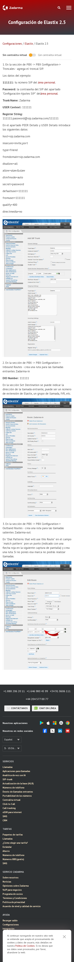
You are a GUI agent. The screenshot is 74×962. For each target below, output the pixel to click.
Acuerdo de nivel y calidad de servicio (22, 906)
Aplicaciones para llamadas (16, 771)
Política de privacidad (14, 902)
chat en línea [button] (47, 708)
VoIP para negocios (12, 889)
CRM (5, 820)
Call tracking (9, 808)
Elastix (29, 43)
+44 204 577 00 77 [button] (37, 699)
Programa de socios (13, 894)
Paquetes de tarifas (13, 834)
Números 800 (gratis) (13, 859)
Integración (8, 928)
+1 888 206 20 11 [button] (14, 691)
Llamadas (8, 767)
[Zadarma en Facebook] (45, 732)
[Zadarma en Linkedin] (60, 732)
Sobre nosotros (10, 877)
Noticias (7, 881)
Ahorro (6, 851)
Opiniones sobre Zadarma (16, 885)
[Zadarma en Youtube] (68, 732)
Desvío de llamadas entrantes (18, 791)
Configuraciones (12, 43)
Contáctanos (19, 708)
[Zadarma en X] (52, 732)
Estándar (7, 847)
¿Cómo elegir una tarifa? (15, 842)
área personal (46, 82)
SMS (5, 816)
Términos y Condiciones (15, 898)
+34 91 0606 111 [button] (60, 691)
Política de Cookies (25, 945)
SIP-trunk (7, 779)
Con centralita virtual (50, 55)
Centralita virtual (11, 800)
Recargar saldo (10, 920)
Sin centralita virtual (15, 55)
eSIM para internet (12, 812)
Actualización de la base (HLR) (18, 783)
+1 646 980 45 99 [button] (37, 691)
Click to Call (9, 804)
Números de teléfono (13, 787)
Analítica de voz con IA (14, 775)
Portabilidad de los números (17, 795)
